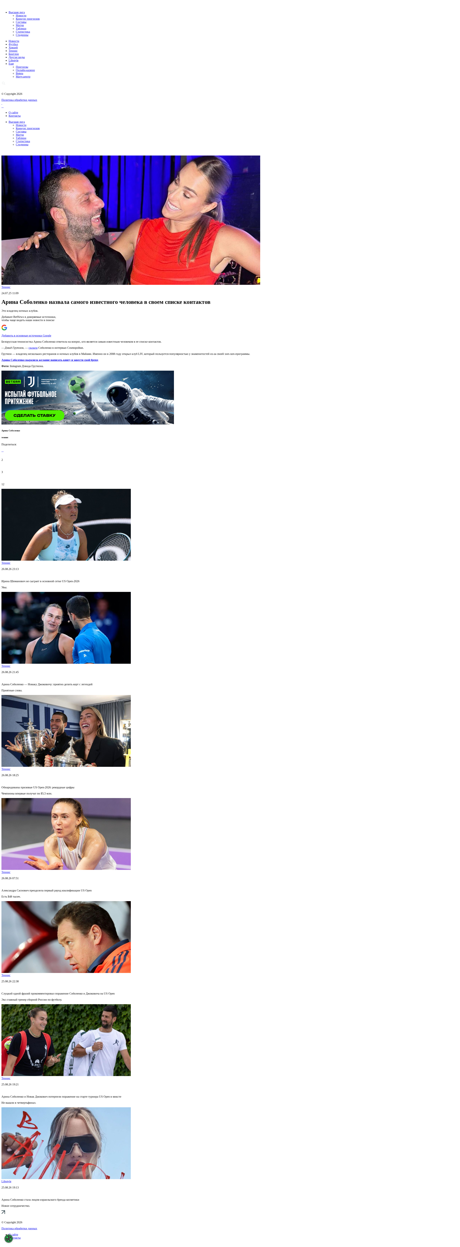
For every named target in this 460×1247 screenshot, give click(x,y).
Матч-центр (23, 76)
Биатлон (14, 53)
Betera (19, 73)
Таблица (21, 28)
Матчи (20, 25)
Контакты (15, 115)
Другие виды (17, 57)
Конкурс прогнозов (28, 18)
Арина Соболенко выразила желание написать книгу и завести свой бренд (49, 359)
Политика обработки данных (19, 99)
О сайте (13, 112)
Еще (11, 63)
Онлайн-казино (25, 70)
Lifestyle (14, 60)
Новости (21, 15)
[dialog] (8, 1238)
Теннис (13, 50)
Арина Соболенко (10, 430)
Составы (21, 22)
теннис (4, 437)
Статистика (23, 31)
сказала (33, 347)
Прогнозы (22, 66)
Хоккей (13, 47)
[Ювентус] (87, 423)
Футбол (13, 44)
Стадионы (22, 34)
